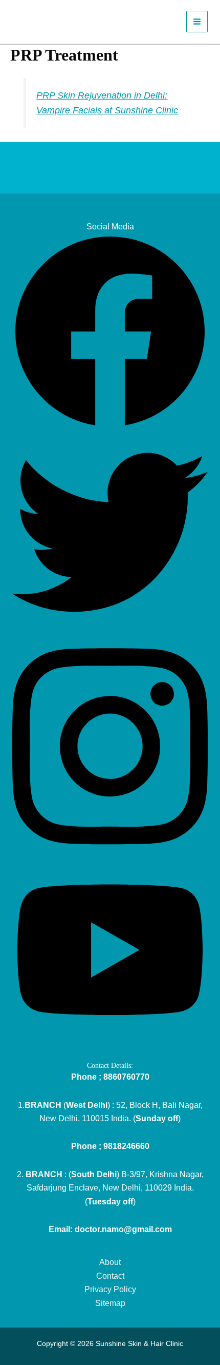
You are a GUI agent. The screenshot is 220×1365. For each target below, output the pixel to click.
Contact (110, 1276)
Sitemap (110, 1303)
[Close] (110, 1055)
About (110, 1262)
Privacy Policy (110, 1289)
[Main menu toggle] (197, 21)
